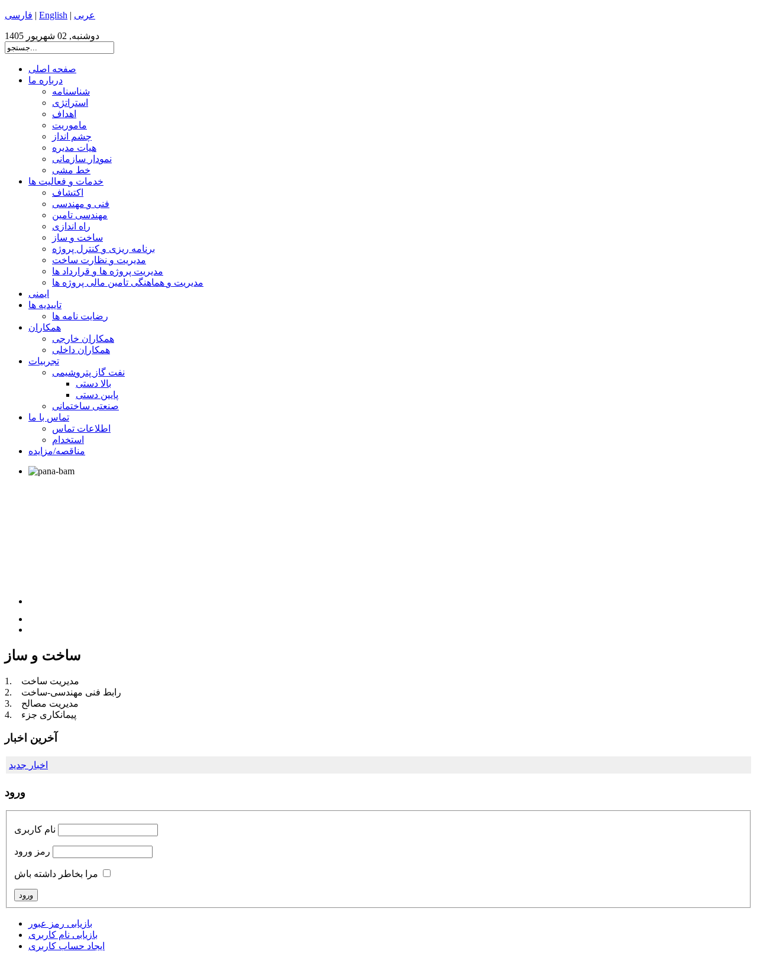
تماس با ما (48, 417)
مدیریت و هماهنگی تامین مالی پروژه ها (127, 282)
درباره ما (45, 80)
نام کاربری (35, 829)
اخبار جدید (28, 765)
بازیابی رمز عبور (60, 923)
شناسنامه (71, 91)
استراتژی (70, 103)
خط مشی (71, 170)
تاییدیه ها (45, 305)
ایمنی (38, 294)
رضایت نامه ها (80, 316)
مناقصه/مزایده (56, 451)
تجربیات (43, 361)
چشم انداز (72, 136)
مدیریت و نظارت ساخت (99, 260)
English (53, 15)
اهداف (64, 114)
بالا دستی (93, 383)
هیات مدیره (74, 148)
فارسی (19, 15)
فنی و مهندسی (80, 204)
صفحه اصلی (52, 69)
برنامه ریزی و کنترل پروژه (103, 249)
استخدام (68, 440)
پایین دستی (97, 395)
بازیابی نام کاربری (63, 935)
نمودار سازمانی (82, 159)
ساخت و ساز (77, 237)
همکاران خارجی (83, 339)
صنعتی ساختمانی (85, 406)
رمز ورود (32, 851)
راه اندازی (71, 226)
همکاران (44, 327)
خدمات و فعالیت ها (65, 181)
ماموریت (69, 125)
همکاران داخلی (81, 350)
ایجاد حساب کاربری (66, 946)
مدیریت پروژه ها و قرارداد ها (107, 271)
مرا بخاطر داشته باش (56, 874)
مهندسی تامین (80, 215)
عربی (84, 15)
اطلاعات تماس (81, 428)
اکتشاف (67, 192)
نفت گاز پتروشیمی (88, 372)
